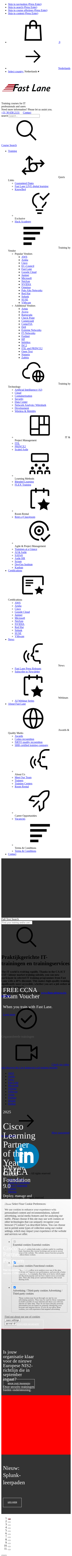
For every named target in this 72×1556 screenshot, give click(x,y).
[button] (31, 71)
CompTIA (26, 324)
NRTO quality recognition (29, 742)
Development (22, 408)
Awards (19, 736)
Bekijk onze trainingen (19, 1384)
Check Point (27, 317)
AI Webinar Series (24, 700)
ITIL (17, 443)
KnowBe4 (20, 189)
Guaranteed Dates (24, 183)
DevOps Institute (24, 564)
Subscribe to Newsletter (27, 671)
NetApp (25, 281)
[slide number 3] (9, 1525)
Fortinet (25, 336)
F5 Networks (28, 333)
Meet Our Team (23, 777)
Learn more (9, 1014)
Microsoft (26, 278)
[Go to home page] (26, 100)
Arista (24, 308)
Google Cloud (29, 272)
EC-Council (27, 266)
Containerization (23, 395)
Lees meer (12, 1502)
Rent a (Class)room (25, 517)
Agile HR (20, 558)
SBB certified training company (31, 745)
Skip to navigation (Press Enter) (25, 4)
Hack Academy (23, 221)
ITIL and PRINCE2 (32, 348)
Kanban (19, 567)
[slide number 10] (9, 1546)
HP (23, 339)
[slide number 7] (9, 1537)
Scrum (18, 561)
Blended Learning (24, 481)
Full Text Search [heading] (10, 919)
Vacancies (20, 818)
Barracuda (26, 314)
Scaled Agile (21, 449)
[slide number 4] (9, 1528)
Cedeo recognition (24, 739)
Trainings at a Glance (26, 549)
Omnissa (26, 287)
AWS (24, 256)
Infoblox (25, 342)
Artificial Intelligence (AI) (28, 389)
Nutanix (25, 354)
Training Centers (23, 783)
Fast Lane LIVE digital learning (31, 186)
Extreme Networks (31, 330)
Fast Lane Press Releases (28, 668)
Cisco (24, 262)
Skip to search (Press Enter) (22, 7)
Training (12, 151)
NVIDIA (26, 284)
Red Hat (25, 293)
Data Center (21, 402)
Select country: (16, 71)
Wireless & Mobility (25, 411)
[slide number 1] (9, 1519)
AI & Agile (21, 552)
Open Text (27, 351)
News (11, 639)
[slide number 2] (9, 1522)
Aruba (24, 259)
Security (19, 398)
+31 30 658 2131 (10, 112)
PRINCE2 (20, 446)
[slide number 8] (9, 1540)
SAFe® (19, 555)
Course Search (9, 145)
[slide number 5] (9, 1531)
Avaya (24, 311)
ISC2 (24, 345)
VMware (26, 302)
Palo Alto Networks (31, 290)
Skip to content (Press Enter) (23, 13)
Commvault (27, 320)
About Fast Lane (17, 703)
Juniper (25, 275)
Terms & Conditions (25, 851)
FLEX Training (23, 484)
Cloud (18, 392)
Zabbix (25, 357)
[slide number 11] (9, 1549)
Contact (27, 112)
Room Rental (22, 786)
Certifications (15, 570)
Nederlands (64, 68)
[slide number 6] (9, 1534)
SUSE (24, 299)
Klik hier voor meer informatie (23, 1324)
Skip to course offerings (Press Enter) (27, 10)
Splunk (25, 296)
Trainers (19, 780)
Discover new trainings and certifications (29, 1205)
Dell (23, 327)
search (4, 115)
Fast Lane (26, 269)
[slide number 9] (9, 1543)
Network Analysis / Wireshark (30, 405)
